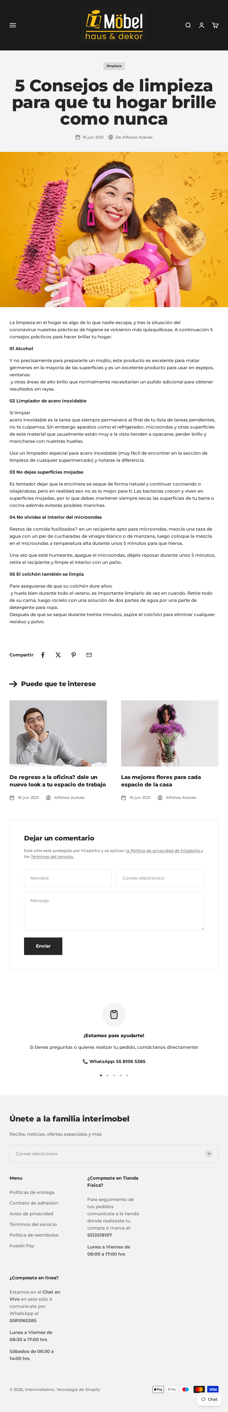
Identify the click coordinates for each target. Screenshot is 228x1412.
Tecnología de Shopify (78, 1389)
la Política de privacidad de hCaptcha (163, 850)
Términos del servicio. (52, 856)
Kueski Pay (22, 1245)
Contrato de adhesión (34, 1203)
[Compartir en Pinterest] (74, 655)
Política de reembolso (34, 1235)
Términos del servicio (33, 1224)
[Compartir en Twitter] (58, 655)
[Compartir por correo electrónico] (89, 655)
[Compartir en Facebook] (43, 655)
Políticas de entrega (32, 1192)
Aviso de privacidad (31, 1213)
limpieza (114, 66)
